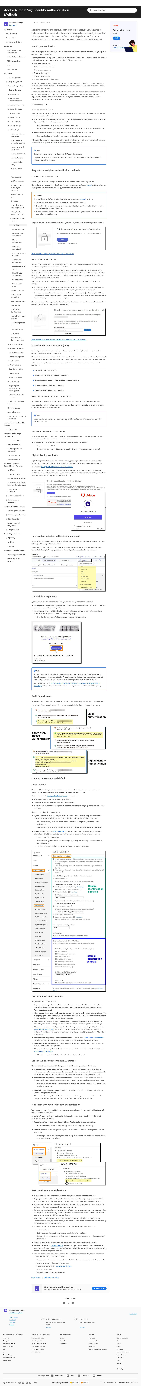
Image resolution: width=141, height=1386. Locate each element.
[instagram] (23, 1383)
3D (4, 1352)
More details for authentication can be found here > (58, 340)
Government (63, 1343)
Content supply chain (37, 1341)
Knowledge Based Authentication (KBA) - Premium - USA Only (57, 380)
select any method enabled (43, 1051)
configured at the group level (57, 796)
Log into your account (122, 1338)
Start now (82, 1327)
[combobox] (112, 10)
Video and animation (8, 1346)
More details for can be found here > (52, 254)
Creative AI (6, 1338)
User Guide (12, 1322)
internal (89, 185)
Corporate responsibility (123, 1352)
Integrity (119, 1363)
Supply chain (120, 1357)
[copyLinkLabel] (77, 1304)
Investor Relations (121, 1355)
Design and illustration (9, 1343)
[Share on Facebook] (64, 1304)
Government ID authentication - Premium (49, 385)
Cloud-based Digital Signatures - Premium (49, 390)
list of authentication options (94, 1038)
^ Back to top (133, 1314)
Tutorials (11, 1325)
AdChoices (135, 1382)
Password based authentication (46, 370)
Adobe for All (120, 1366)
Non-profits (63, 1341)
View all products (7, 1360)
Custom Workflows (57, 1246)
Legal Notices (36, 1277)
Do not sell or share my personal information (118, 1382)
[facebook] (19, 1383)
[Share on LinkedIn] (73, 1304)
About (118, 1341)
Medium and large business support (98, 1349)
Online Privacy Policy (51, 1277)
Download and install (94, 1341)
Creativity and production (38, 1346)
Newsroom (120, 1349)
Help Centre (92, 1338)
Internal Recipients (59, 831)
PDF (4, 1349)
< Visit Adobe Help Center (16, 1313)
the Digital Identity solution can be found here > (57, 467)
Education (62, 1338)
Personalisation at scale (38, 1338)
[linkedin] (30, 1383)
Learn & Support (13, 1317)
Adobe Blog (120, 1369)
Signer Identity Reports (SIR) (43, 1029)
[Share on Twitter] (68, 1304)
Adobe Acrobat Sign (16, 22)
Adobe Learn (92, 1346)
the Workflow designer (64, 1266)
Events (118, 1346)
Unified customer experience (39, 1343)
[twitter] (27, 1383)
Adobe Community (93, 1343)
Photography (6, 1341)
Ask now (48, 1327)
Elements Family (7, 1355)
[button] (16, 77)
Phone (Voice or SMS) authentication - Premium (52, 375)
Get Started (12, 1320)
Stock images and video (9, 1357)
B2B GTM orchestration (38, 1349)
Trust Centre (120, 1360)
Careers (119, 1343)
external (83, 199)
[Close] (100, 1382)
